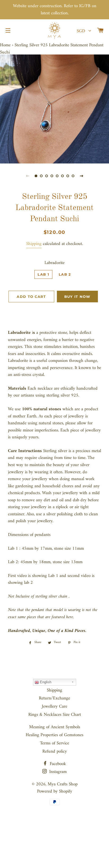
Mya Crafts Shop (63, 784)
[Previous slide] (27, 176)
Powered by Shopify (54, 791)
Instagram (57, 772)
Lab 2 (65, 274)
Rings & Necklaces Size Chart (54, 715)
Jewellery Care (54, 707)
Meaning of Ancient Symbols (54, 727)
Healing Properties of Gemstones (54, 735)
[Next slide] (81, 176)
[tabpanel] (54, 108)
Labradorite (54, 263)
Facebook (57, 764)
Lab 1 (43, 274)
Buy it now (77, 296)
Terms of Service (54, 743)
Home (5, 45)
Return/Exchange (54, 698)
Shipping (34, 244)
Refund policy (54, 751)
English (45, 682)
